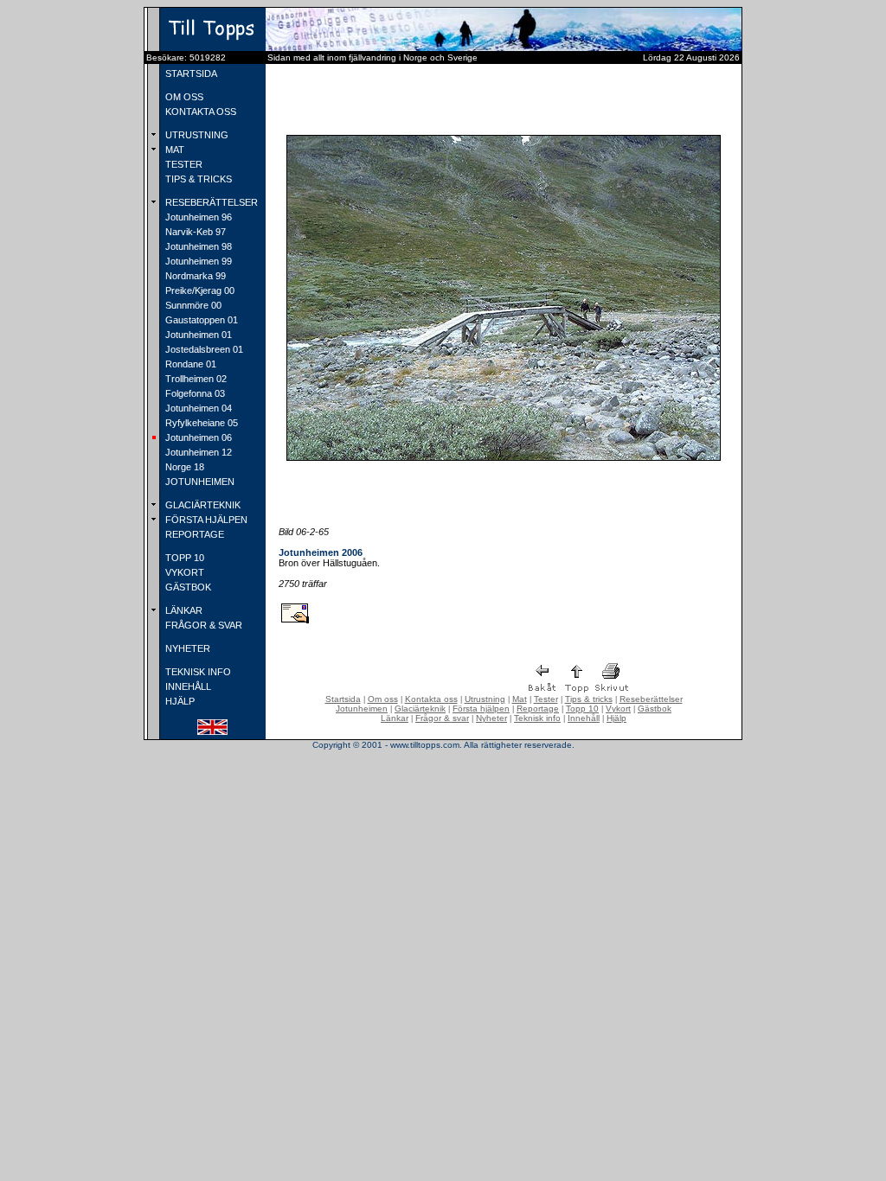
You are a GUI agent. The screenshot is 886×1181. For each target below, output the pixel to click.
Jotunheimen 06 (197, 437)
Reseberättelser (651, 699)
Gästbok (654, 708)
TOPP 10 (183, 557)
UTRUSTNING (195, 135)
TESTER (182, 164)
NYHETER (186, 648)
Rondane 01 (189, 364)
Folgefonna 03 (194, 393)
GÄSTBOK (187, 587)
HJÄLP (179, 701)
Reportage (538, 708)
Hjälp (616, 718)
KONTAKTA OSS (199, 111)
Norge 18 (183, 467)
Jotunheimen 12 (197, 452)
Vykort (618, 708)
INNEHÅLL (187, 686)
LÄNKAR (182, 610)
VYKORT (183, 572)
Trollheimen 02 (195, 378)
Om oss (383, 699)
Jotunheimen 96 (197, 217)
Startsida (343, 699)
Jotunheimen (362, 708)
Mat (519, 699)
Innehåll (584, 718)
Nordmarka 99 (194, 276)
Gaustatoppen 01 (200, 320)
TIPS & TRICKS (197, 179)
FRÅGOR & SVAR (202, 625)
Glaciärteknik (420, 708)
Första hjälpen (481, 708)
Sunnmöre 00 (192, 305)
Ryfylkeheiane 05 (200, 423)
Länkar (394, 718)
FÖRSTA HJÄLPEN (205, 519)
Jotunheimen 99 (197, 261)
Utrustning (485, 699)
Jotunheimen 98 (197, 246)
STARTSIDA (190, 73)
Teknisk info (537, 718)
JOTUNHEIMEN (198, 481)
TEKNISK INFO (197, 672)
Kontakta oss (431, 699)
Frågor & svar (442, 718)
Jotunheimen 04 (197, 408)
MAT (173, 149)
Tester (546, 699)
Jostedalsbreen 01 (203, 349)
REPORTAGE (193, 534)
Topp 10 (582, 708)
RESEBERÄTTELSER (210, 202)
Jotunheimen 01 (197, 334)
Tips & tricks (589, 699)
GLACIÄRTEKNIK (202, 505)
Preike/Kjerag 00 (198, 290)
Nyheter (491, 718)
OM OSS (183, 97)
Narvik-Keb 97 (194, 232)
